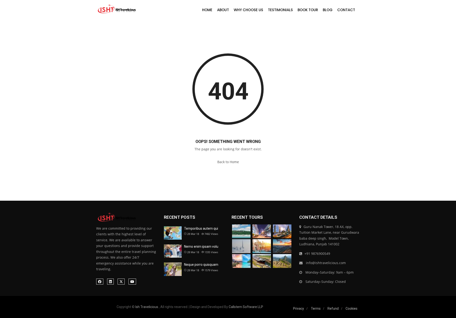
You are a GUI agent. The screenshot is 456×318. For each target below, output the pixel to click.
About (223, 9)
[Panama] (261, 261)
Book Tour (308, 9)
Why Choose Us (248, 9)
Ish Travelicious (146, 307)
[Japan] (282, 246)
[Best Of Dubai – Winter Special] (241, 246)
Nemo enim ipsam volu (201, 246)
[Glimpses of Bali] (241, 261)
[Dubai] (261, 231)
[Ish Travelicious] (116, 9)
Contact (346, 9)
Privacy (298, 308)
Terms (316, 308)
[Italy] (261, 246)
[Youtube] (132, 282)
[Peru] (282, 261)
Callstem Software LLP (246, 307)
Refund (333, 308)
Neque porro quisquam (201, 264)
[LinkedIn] (110, 282)
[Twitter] (121, 282)
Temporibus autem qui (201, 228)
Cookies (351, 308)
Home (207, 9)
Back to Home (228, 162)
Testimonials (280, 9)
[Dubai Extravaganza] (282, 231)
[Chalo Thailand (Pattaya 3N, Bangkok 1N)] (241, 231)
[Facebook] (99, 282)
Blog (327, 9)
